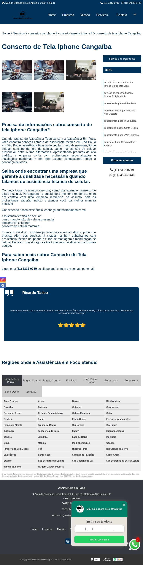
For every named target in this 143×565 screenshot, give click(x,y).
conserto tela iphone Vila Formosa (121, 135)
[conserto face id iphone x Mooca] (81, 70)
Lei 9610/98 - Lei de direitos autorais (76, 476)
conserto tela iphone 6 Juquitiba (120, 121)
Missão (85, 15)
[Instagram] (68, 541)
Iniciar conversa (99, 539)
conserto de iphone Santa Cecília (121, 128)
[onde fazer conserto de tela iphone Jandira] (17, 102)
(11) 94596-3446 (132, 2)
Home (52, 15)
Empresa (68, 15)
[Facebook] (3, 285)
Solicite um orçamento (122, 58)
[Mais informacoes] (135, 15)
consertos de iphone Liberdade (120, 103)
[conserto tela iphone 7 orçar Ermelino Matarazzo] (49, 102)
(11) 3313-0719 (111, 2)
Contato (122, 15)
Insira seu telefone (99, 521)
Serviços (102, 15)
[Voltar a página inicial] (22, 15)
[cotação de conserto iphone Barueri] (17, 70)
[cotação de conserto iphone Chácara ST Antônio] (49, 70)
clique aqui (49, 268)
